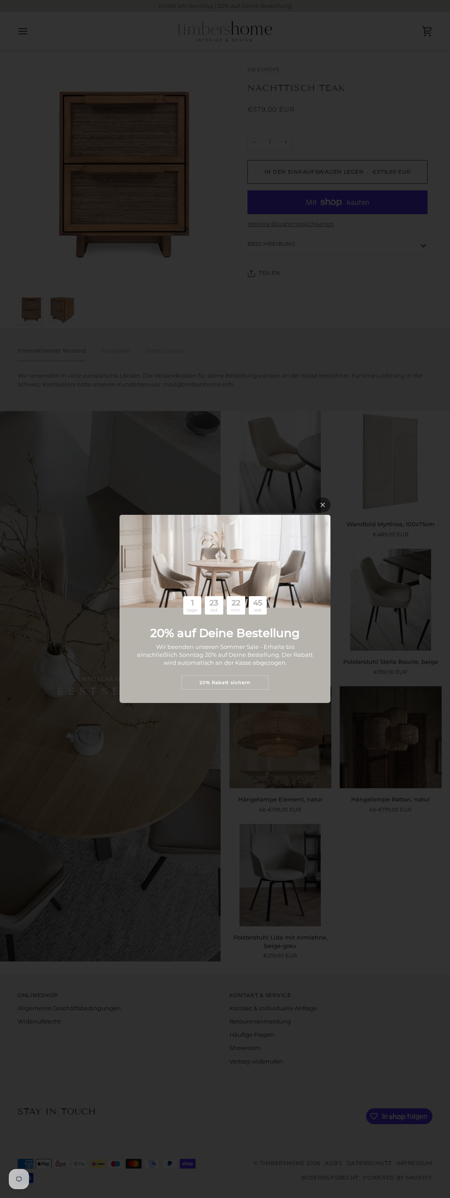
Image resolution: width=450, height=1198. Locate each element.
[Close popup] (322, 505)
